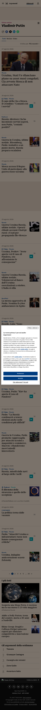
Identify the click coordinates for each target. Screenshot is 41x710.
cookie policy (24, 349)
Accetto (20, 378)
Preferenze (20, 373)
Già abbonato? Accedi (20, 382)
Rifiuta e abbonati (32, 328)
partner (27, 358)
